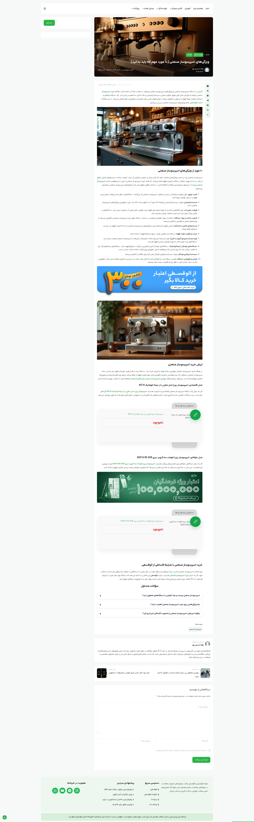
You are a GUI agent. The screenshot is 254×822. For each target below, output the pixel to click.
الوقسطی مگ (153, 817)
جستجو (49, 23)
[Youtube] (62, 791)
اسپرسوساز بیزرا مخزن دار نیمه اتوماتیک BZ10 (145, 414)
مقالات (189, 54)
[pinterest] (208, 96)
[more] (208, 115)
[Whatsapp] (55, 791)
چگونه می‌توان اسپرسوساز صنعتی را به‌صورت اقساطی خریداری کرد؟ (171, 613)
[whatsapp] (208, 110)
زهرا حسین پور (197, 68)
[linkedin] (208, 105)
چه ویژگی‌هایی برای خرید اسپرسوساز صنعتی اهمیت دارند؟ (175, 604)
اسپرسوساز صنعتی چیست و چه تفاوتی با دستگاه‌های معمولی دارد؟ (171, 595)
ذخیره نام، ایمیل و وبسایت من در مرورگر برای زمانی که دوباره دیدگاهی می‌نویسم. (181, 750)
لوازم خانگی (198, 54)
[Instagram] (77, 791)
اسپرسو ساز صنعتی (195, 629)
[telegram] (208, 100)
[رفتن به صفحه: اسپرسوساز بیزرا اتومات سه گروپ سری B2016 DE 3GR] (195, 521)
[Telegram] (70, 791)
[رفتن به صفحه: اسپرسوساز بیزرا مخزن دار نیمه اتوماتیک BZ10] (195, 414)
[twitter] (208, 91)
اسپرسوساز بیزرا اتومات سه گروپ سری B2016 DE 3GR (142, 521)
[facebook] (208, 86)
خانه (207, 54)
